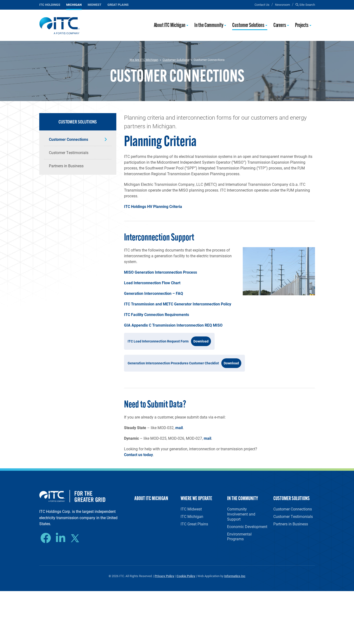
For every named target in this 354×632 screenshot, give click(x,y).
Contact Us (262, 4)
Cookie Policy (186, 576)
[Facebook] (47, 538)
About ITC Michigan (169, 25)
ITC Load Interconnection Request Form (158, 341)
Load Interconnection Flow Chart (152, 282)
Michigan (74, 4)
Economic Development (247, 526)
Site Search (307, 4)
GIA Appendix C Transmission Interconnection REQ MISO (173, 325)
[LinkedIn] (62, 538)
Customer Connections (68, 139)
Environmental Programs (239, 536)
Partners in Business (66, 165)
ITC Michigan (192, 516)
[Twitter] (77, 539)
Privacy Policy (164, 576)
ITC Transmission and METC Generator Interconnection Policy (177, 303)
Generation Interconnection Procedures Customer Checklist (173, 363)
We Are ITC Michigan (144, 60)
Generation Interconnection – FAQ (153, 293)
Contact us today (138, 454)
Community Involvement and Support (241, 514)
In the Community (208, 25)
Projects (301, 25)
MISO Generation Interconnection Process (160, 272)
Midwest (94, 4)
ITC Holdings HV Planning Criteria (153, 206)
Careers (279, 25)
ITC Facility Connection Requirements (156, 314)
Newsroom (282, 4)
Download (201, 341)
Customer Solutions (248, 25)
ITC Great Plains (194, 523)
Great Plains (118, 4)
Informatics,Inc (234, 576)
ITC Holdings (49, 4)
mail (179, 427)
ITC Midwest (191, 508)
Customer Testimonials (68, 152)
